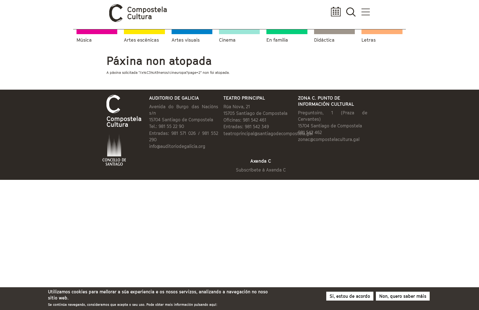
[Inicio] (138, 20)
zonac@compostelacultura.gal (329, 139)
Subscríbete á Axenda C (261, 170)
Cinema (227, 40)
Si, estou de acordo (350, 296)
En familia (277, 40)
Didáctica (324, 40)
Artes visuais (186, 40)
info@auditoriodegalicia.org (177, 146)
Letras (368, 40)
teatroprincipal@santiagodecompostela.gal (268, 133)
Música (84, 40)
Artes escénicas (141, 40)
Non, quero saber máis (402, 296)
